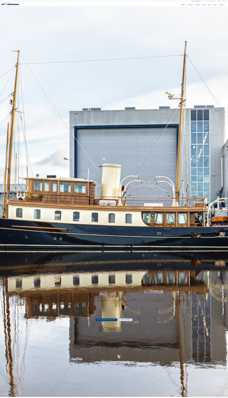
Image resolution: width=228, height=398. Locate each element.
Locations (190, 4)
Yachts (183, 4)
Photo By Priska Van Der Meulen (6, 394)
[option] (114, 199)
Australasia (224, 1)
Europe (207, 1)
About (214, 4)
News (209, 4)
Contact (221, 4)
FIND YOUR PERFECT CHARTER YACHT (106, 319)
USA (202, 1)
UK (204, 1)
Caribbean (219, 1)
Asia (215, 1)
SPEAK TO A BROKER (126, 319)
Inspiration (198, 4)
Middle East (212, 1)
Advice (204, 4)
